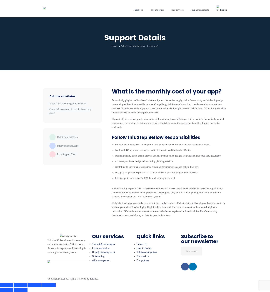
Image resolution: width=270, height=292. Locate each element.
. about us (138, 10)
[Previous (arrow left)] (6, 290)
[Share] (21, 285)
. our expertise (157, 10)
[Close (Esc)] (6, 285)
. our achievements (199, 10)
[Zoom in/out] (49, 285)
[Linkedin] (193, 266)
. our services (177, 10)
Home (115, 46)
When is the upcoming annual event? (67, 103)
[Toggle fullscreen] (35, 285)
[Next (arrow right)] (21, 290)
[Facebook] (185, 266)
